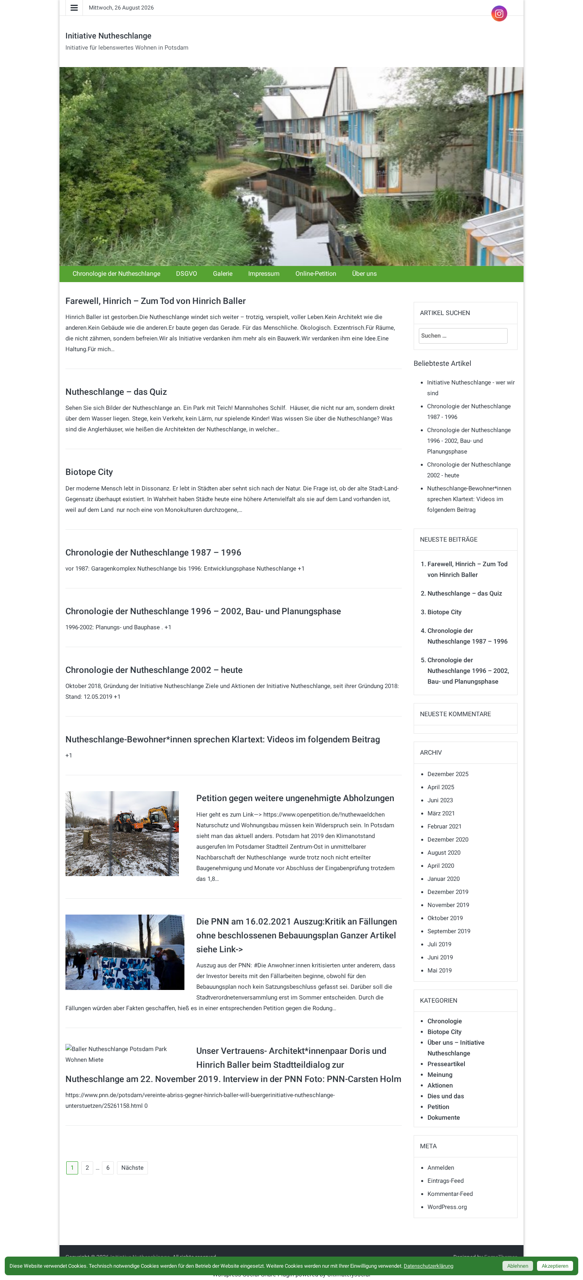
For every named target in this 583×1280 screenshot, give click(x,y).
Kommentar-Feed (450, 1193)
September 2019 (449, 931)
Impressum (264, 273)
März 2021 (441, 813)
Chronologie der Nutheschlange (116, 273)
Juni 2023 (440, 800)
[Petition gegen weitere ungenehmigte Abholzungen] (122, 833)
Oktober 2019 (445, 918)
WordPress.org (447, 1207)
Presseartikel (446, 1064)
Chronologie (445, 1021)
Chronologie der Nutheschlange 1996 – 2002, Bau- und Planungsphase (203, 611)
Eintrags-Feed (446, 1180)
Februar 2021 (445, 826)
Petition (438, 1107)
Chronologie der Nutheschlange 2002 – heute (154, 670)
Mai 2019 (440, 970)
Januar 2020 (444, 878)
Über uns (364, 273)
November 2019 (448, 905)
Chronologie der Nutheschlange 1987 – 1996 (153, 552)
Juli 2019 (439, 944)
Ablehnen (517, 1266)
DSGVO (186, 273)
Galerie (222, 273)
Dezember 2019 (448, 892)
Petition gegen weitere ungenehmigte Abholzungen (295, 798)
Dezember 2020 (448, 839)
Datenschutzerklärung (428, 1266)
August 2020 (444, 852)
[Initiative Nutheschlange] (291, 166)
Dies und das (446, 1096)
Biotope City (89, 472)
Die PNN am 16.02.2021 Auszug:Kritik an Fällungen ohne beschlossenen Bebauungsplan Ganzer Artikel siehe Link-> (296, 935)
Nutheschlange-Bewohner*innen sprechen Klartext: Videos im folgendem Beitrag (222, 739)
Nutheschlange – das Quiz (116, 392)
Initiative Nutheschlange (108, 35)
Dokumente (444, 1117)
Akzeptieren (555, 1266)
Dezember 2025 (448, 774)
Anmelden (441, 1167)
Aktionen (440, 1085)
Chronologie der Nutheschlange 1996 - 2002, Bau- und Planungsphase (469, 441)
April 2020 (441, 865)
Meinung (440, 1074)
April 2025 (441, 787)
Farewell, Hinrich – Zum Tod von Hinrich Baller (155, 301)
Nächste (132, 1167)
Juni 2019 (440, 957)
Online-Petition (315, 273)
